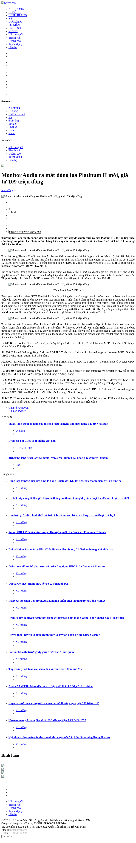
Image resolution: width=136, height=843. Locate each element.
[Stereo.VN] (8, 2)
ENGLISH (14, 28)
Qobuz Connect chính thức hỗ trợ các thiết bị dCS (38, 583)
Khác (11, 130)
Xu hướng (14, 107)
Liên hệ (12, 47)
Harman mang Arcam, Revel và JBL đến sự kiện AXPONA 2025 (47, 720)
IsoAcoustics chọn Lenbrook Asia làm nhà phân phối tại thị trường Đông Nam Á (56, 600)
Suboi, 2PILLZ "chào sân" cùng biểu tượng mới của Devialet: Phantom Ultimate (57, 532)
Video (11, 133)
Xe (10, 117)
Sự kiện (12, 123)
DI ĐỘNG (14, 12)
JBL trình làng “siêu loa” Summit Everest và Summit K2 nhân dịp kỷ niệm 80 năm (58, 457)
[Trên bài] (2, 166)
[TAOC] (2, 776)
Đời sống (13, 120)
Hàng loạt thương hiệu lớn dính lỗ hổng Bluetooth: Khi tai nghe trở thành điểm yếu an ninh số (64, 480)
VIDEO (13, 31)
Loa (18, 464)
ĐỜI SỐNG (15, 21)
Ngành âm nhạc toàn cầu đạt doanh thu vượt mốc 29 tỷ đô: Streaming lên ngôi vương (59, 737)
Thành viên (14, 37)
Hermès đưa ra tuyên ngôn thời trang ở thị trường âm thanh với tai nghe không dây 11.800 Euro (66, 617)
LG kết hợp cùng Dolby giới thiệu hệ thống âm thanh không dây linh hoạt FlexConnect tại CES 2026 (68, 498)
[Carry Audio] (2, 769)
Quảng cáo (14, 40)
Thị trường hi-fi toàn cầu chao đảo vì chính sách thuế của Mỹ (45, 669)
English (12, 126)
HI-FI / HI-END (17, 15)
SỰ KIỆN (14, 24)
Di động (13, 110)
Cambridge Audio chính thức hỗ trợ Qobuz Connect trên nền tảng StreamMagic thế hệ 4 (61, 515)
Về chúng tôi (15, 34)
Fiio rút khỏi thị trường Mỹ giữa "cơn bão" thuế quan (41, 652)
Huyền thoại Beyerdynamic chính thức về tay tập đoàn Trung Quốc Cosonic (54, 634)
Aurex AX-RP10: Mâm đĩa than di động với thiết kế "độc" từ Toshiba (50, 686)
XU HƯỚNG (16, 8)
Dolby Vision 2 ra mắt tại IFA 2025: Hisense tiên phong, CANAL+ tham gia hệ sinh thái (60, 549)
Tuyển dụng (15, 44)
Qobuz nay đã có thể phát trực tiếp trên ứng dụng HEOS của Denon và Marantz (56, 566)
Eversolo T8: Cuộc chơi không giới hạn (32, 440)
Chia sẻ (18, 407)
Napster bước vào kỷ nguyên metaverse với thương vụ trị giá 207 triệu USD (53, 703)
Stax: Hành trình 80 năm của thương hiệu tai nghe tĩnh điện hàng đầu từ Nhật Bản (58, 423)
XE (10, 18)
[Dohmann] (2, 766)
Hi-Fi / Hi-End (16, 114)
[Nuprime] (2, 773)
